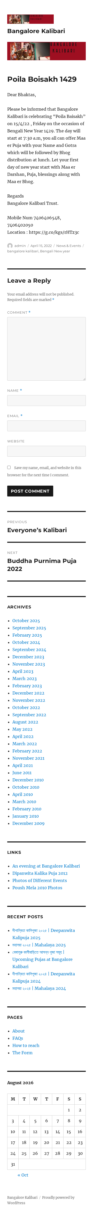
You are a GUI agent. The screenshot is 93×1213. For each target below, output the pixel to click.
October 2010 (25, 787)
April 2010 (22, 794)
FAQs (17, 1038)
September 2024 (29, 649)
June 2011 (22, 772)
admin (20, 246)
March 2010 (24, 801)
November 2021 (28, 758)
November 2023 (28, 664)
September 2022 (29, 714)
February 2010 (26, 808)
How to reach (26, 1045)
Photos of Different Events (39, 880)
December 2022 (28, 693)
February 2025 (27, 635)
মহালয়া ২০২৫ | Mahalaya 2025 (39, 944)
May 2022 (22, 729)
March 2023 (24, 678)
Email (15, 416)
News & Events (68, 246)
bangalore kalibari (22, 251)
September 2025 (29, 627)
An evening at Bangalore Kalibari (46, 866)
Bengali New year (55, 251)
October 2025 (26, 620)
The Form (22, 1052)
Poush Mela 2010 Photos (37, 887)
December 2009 (28, 823)
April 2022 (23, 736)
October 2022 (26, 707)
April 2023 (22, 671)
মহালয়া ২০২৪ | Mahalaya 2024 (39, 988)
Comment (19, 312)
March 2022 (24, 743)
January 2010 (25, 816)
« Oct (23, 1175)
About (18, 1031)
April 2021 (22, 765)
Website (16, 441)
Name (14, 390)
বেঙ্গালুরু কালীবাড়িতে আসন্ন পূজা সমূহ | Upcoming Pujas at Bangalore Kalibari (42, 959)
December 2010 (28, 779)
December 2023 (28, 656)
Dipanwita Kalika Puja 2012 (40, 873)
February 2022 (27, 751)
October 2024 (26, 642)
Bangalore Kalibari (36, 31)
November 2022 (28, 700)
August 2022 (25, 722)
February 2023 (27, 685)
